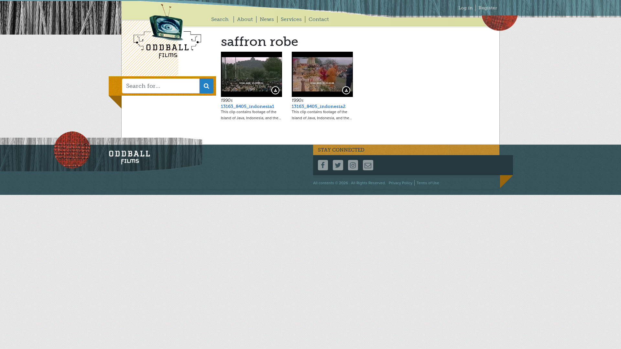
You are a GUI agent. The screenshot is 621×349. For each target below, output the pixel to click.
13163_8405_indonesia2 (318, 106)
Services (291, 19)
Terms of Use (428, 183)
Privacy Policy (400, 183)
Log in (465, 8)
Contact (319, 19)
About (245, 19)
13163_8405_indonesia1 (247, 106)
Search (220, 19)
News (267, 19)
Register (487, 8)
